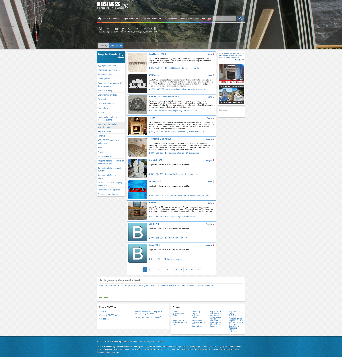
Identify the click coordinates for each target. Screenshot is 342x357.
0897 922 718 (157, 195)
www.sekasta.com (196, 131)
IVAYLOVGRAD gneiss (140, 285)
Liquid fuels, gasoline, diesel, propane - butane (110, 118)
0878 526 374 (157, 174)
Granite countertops (121, 285)
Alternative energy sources (109, 70)
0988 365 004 (157, 237)
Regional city (116, 45)
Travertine (209, 285)
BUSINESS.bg (115, 341)
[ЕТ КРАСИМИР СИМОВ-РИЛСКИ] (137, 147)
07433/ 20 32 (157, 259)
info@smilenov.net (175, 259)
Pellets (100, 147)
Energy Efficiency (105, 90)
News (197, 18)
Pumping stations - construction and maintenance (111, 162)
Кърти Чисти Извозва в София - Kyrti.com (234, 328)
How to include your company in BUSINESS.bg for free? (148, 312)
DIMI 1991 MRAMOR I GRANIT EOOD (164, 96)
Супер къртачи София (198, 312)
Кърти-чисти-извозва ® (215, 312)
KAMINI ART (154, 223)
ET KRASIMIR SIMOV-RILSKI (160, 138)
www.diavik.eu (190, 216)
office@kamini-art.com (177, 237)
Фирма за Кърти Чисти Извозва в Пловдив (236, 322)
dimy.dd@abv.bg (175, 110)
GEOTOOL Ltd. (154, 75)
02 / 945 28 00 (157, 110)
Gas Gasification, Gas (106, 103)
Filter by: (103, 45)
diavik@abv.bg (173, 216)
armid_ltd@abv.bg (175, 174)
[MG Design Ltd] (137, 189)
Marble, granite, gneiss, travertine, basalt (107, 125)
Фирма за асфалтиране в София (216, 317)
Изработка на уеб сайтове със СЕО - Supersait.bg (198, 323)
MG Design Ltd (155, 181)
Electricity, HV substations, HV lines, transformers (110, 84)
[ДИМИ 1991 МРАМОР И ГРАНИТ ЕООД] (137, 104)
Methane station (104, 131)
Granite (101, 112)
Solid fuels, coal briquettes (109, 189)
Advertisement (185, 18)
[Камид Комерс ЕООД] (137, 62)
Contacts (102, 312)
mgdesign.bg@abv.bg (176, 195)
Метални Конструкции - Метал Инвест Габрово (216, 323)
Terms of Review (157, 341)
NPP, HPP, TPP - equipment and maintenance (110, 141)
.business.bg (193, 153)
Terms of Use (143, 341)
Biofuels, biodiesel (105, 74)
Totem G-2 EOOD (155, 160)
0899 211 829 (157, 153)
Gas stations (103, 108)
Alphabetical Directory (151, 18)
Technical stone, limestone (109, 194)
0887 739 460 (157, 216)
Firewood (102, 99)
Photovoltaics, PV (105, 156)
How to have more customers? (148, 317)
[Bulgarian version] (203, 19)
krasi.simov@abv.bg (175, 153)
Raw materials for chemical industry (109, 169)
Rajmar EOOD (154, 245)
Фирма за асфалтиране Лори (178, 313)
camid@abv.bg (173, 68)
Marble (154, 285)
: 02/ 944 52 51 (157, 89)
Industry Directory (110, 18)
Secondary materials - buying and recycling (110, 184)
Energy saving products (107, 95)
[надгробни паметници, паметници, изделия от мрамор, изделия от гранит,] (231, 94)
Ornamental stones (177, 285)
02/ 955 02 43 (157, 68)
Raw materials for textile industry (108, 176)
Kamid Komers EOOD (157, 54)
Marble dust (163, 285)
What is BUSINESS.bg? (108, 315)
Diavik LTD (153, 202)
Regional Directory (130, 18)
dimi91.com (191, 110)
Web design (104, 319)
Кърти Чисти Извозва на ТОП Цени (180, 322)
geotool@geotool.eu (177, 89)
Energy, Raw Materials (107, 54)
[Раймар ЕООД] (137, 253)
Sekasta (152, 117)
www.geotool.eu (197, 89)
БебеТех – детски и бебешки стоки (235, 317)
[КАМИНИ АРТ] (137, 232)
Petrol (100, 152)
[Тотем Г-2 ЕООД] (137, 168)
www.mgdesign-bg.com (200, 195)
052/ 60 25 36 (157, 131)
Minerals (101, 136)
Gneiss (101, 285)
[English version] (209, 19)
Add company (171, 18)
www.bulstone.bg (191, 68)
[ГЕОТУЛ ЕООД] (137, 83)
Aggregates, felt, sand (107, 65)
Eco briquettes (104, 78)
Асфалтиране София (234, 312)
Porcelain (190, 285)
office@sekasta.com (176, 131)
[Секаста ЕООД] (137, 126)
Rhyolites (199, 285)
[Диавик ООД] (137, 210)
